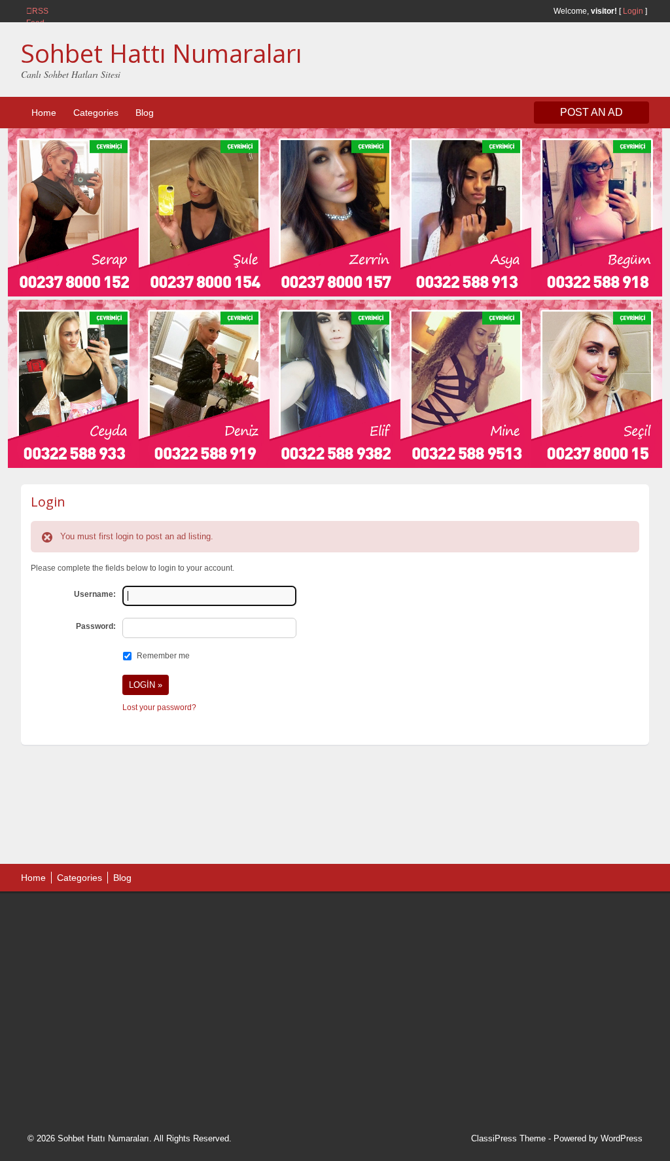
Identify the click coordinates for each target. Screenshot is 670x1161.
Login (633, 11)
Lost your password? (159, 707)
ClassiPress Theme (508, 1138)
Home (43, 112)
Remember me (163, 655)
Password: (96, 626)
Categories (95, 112)
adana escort (64, 917)
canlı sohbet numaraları (86, 999)
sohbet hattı (113, 933)
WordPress (622, 1138)
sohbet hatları (65, 966)
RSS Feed (31, 11)
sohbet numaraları (127, 983)
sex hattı (146, 1015)
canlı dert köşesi (92, 1015)
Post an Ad (591, 112)
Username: (95, 594)
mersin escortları (93, 1049)
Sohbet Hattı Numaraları (161, 53)
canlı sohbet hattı (124, 949)
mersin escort (93, 1065)
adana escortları (128, 917)
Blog (144, 112)
